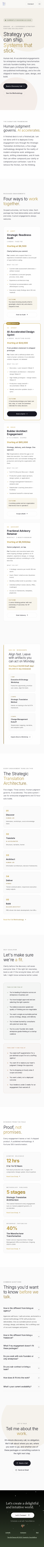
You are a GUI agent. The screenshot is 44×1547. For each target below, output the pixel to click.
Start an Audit (21, 314)
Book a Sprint (20, 414)
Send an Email (23, 1470)
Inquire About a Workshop (19, 737)
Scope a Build (20, 514)
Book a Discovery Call (14, 86)
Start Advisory (21, 615)
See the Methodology (14, 93)
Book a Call (23, 1463)
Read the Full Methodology (13, 920)
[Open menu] (39, 4)
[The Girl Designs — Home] (4, 4)
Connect (31, 4)
